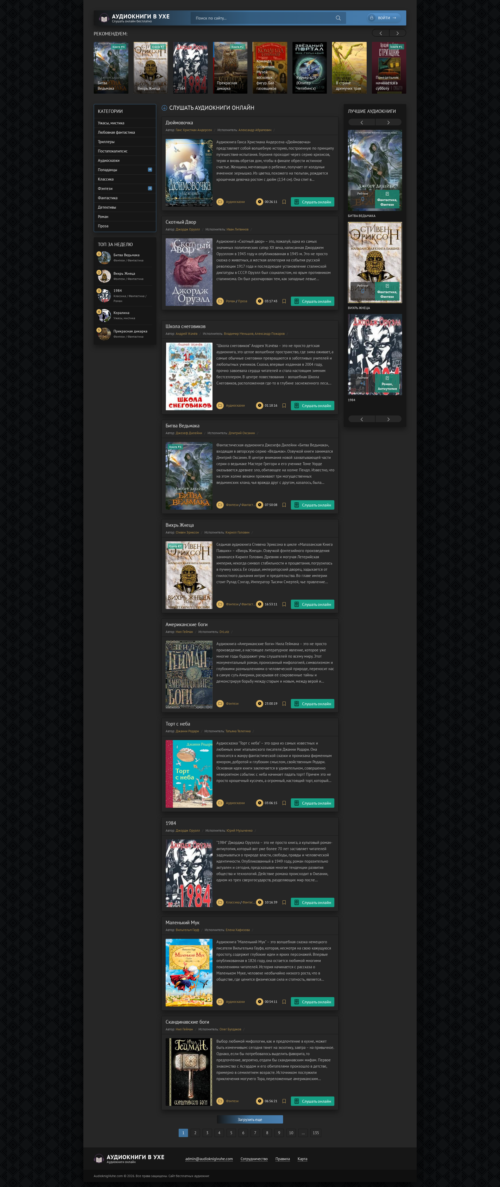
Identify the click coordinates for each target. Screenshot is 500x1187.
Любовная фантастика (116, 132)
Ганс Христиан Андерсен (194, 130)
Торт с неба (178, 724)
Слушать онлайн (316, 201)
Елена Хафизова (238, 930)
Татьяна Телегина (238, 731)
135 (316, 1132)
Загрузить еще (250, 1119)
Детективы (107, 207)
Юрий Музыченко (240, 830)
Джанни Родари (187, 731)
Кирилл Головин (237, 532)
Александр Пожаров (270, 333)
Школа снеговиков (185, 326)
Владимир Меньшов (238, 333)
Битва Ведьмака (182, 425)
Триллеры (106, 141)
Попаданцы (107, 169)
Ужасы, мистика (111, 122)
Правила (283, 1158)
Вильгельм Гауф (187, 930)
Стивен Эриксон (187, 532)
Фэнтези (232, 505)
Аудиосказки (235, 202)
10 (291, 1132)
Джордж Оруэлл (188, 229)
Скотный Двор (181, 222)
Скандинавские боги (187, 1022)
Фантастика (249, 505)
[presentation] (380, 33)
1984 (171, 823)
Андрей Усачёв (186, 333)
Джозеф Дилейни (189, 433)
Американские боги (187, 624)
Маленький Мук (182, 922)
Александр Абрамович (255, 130)
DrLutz (224, 632)
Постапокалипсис (113, 151)
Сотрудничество (254, 1158)
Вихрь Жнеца (180, 525)
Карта (302, 1158)
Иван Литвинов (237, 229)
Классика (233, 902)
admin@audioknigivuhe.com (209, 1158)
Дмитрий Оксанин (242, 433)
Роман (230, 301)
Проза (242, 301)
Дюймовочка (179, 122)
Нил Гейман (184, 632)
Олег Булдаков (230, 1029)
